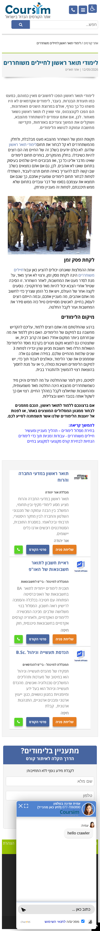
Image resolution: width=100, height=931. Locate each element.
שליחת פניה (65, 549)
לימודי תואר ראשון (23, 144)
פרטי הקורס (37, 549)
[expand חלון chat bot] (26, 805)
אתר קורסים (91, 43)
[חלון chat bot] (56, 865)
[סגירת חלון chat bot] (21, 805)
